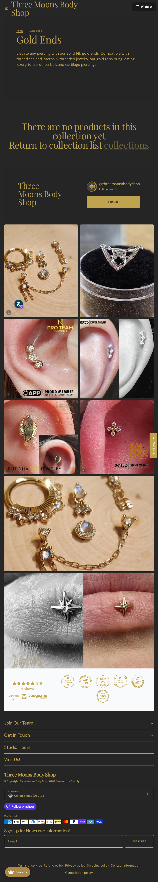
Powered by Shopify (67, 781)
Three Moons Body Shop (34, 781)
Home (19, 35)
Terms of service (28, 865)
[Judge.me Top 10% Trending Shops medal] (100, 696)
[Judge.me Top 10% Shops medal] (135, 681)
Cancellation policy (77, 873)
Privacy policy (74, 865)
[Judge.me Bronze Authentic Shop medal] (118, 681)
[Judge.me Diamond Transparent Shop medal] (65, 681)
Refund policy (52, 865)
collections (124, 149)
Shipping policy (96, 865)
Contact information (124, 865)
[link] (89, 192)
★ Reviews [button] (150, 445)
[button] (6, 8)
